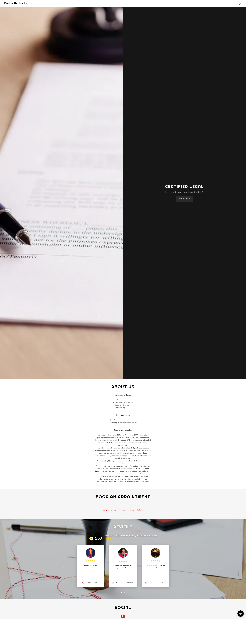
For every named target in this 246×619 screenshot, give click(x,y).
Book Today (184, 199)
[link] (15, 4)
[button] (240, 4)
